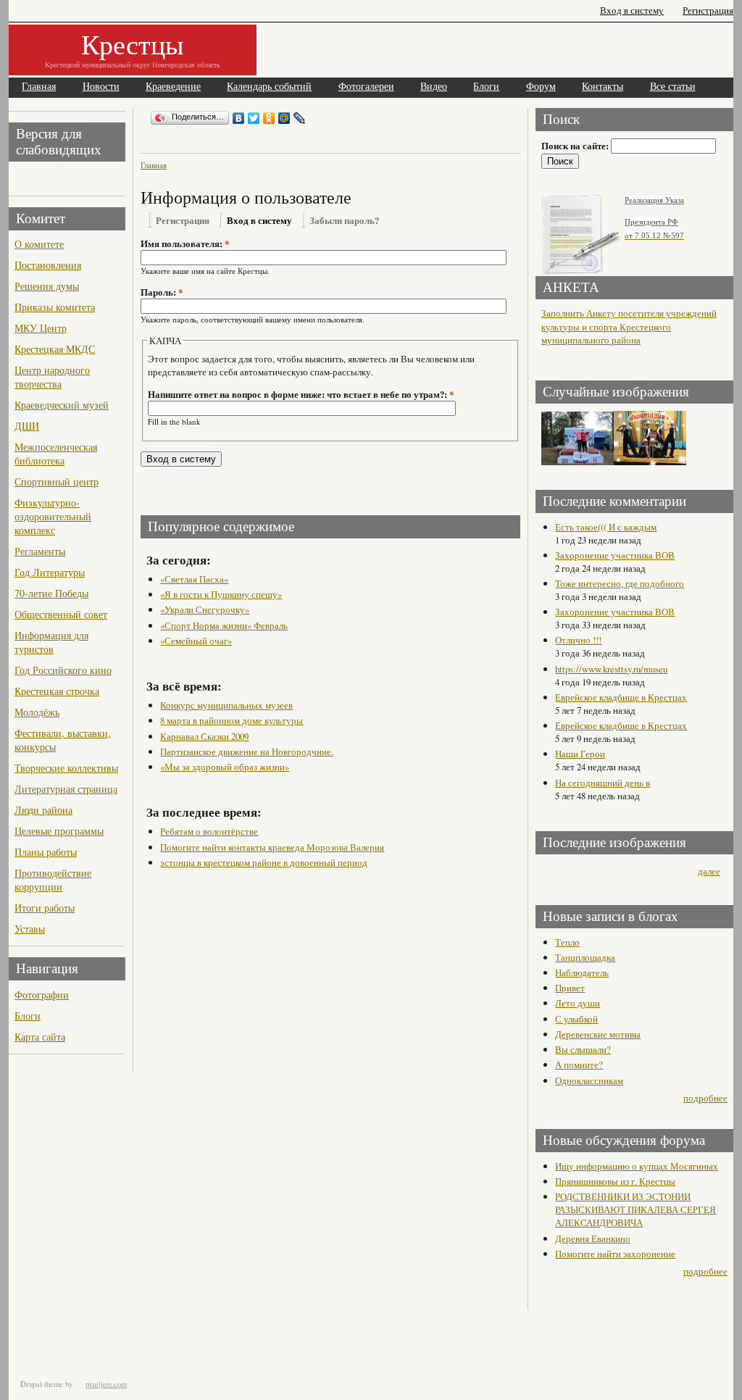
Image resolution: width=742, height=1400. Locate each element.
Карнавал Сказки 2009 (204, 736)
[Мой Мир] (284, 118)
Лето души (577, 1002)
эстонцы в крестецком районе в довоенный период (263, 862)
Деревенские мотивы (598, 1034)
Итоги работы (44, 907)
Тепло (567, 942)
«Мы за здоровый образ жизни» (224, 766)
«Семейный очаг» (196, 640)
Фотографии (41, 994)
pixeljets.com (106, 1384)
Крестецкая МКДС (54, 349)
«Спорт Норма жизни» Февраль (224, 625)
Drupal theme (41, 1384)
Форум (541, 86)
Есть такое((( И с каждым (605, 526)
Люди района (43, 810)
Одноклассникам (589, 1080)
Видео (433, 86)
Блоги (486, 86)
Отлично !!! (578, 639)
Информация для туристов (51, 642)
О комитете (39, 244)
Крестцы (132, 43)
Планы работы (45, 852)
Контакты (602, 86)
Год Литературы (49, 572)
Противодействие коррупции (52, 879)
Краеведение (173, 86)
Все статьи (673, 86)
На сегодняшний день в (602, 782)
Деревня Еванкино (592, 1238)
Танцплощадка (585, 957)
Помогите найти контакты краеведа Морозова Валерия (272, 847)
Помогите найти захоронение (615, 1253)
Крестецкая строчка (56, 691)
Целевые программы (59, 831)
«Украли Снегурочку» (204, 609)
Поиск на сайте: (576, 145)
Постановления (47, 265)
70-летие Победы (51, 593)
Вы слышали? (583, 1049)
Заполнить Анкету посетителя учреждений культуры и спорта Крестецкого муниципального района (629, 327)
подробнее (705, 1097)
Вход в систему (632, 10)
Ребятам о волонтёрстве (209, 831)
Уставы (29, 929)
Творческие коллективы (66, 768)
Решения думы (46, 286)
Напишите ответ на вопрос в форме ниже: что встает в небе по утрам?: (301, 394)
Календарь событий (269, 86)
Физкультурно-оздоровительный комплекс (52, 516)
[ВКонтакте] (238, 118)
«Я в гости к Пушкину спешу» (221, 594)
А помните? (579, 1064)
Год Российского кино (63, 670)
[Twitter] (254, 118)
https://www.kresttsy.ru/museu (611, 668)
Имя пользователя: (185, 243)
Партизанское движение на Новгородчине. (246, 751)
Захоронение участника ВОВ (615, 555)
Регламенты (39, 551)
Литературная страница (65, 789)
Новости (101, 86)
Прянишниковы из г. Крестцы (615, 1181)
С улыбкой (576, 1018)
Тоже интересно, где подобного (619, 583)
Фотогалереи (366, 86)
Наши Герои (580, 753)
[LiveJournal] (299, 118)
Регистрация (708, 10)
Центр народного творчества (52, 377)
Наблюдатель (582, 972)
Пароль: (162, 292)
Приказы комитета (54, 307)
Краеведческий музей (61, 405)
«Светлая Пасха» (194, 579)
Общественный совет (60, 614)
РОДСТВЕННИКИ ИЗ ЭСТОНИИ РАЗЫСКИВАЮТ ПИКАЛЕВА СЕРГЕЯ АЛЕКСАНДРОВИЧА (635, 1209)
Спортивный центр (56, 481)
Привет (570, 987)
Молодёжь (36, 712)
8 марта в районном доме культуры (231, 720)
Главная (39, 86)
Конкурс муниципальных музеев (226, 705)
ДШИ (26, 426)
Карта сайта (39, 1036)
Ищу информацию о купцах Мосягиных (636, 1165)
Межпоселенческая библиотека (55, 453)
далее (709, 871)
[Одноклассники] (269, 118)
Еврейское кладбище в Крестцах (621, 697)
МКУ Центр (40, 328)
